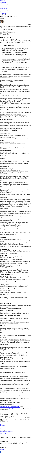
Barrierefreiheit (2, 449)
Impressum (1, 426)
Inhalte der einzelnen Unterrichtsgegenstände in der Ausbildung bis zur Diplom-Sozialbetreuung (11, 408)
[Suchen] (7, 4)
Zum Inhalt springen (2, 0)
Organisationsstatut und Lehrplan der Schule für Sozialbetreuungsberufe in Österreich (10, 407)
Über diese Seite (2, 424)
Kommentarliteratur (4, 13)
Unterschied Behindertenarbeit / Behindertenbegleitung (6, 431)
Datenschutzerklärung (2, 425)
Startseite (1, 14)
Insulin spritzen (2, 432)
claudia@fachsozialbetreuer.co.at (4, 438)
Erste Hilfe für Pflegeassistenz (3, 433)
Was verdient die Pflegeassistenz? (4, 434)
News (2, 12)
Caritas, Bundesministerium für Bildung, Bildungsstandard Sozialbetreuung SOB (9, 406)
